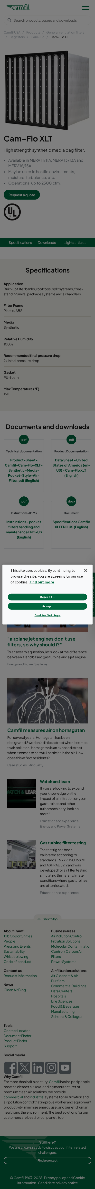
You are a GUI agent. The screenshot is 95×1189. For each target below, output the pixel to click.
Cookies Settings (48, 615)
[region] (47, 594)
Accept (47, 606)
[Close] (85, 570)
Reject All (47, 597)
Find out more (41, 582)
